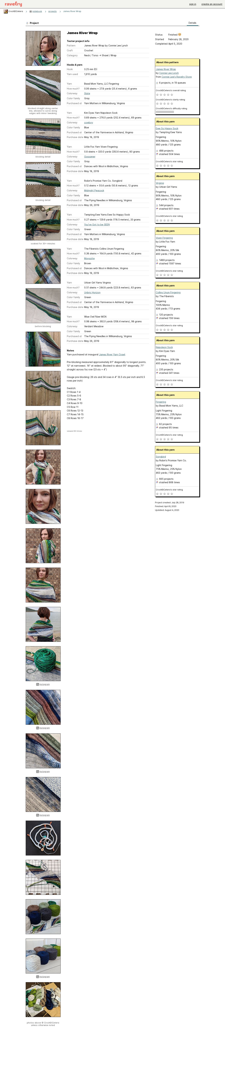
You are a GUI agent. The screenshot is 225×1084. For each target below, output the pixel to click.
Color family (73, 98)
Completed (161, 43)
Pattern (71, 45)
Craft (70, 50)
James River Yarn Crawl (112, 354)
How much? (73, 88)
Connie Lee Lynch (169, 73)
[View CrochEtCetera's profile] (6, 11)
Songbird (161, 456)
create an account (211, 4)
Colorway (72, 93)
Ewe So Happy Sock (167, 128)
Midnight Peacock (94, 190)
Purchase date (75, 137)
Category (72, 55)
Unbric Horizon (92, 292)
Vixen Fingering (164, 237)
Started (159, 39)
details (192, 22)
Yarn (69, 83)
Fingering (161, 401)
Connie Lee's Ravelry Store (177, 76)
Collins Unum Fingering (168, 292)
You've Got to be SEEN (97, 224)
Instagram (45, 684)
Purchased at (74, 103)
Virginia (160, 183)
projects (52, 11)
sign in (192, 4)
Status (159, 34)
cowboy (88, 122)
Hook (70, 69)
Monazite (89, 258)
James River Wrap (72, 11)
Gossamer (89, 156)
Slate (87, 93)
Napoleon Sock (164, 347)
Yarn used (72, 74)
